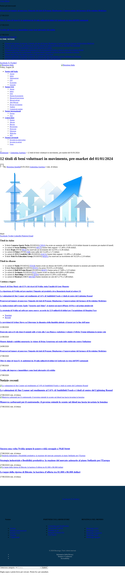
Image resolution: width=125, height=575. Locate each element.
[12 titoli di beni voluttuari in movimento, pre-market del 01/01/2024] (49, 231)
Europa (12, 113)
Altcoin (12, 122)
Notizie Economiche (16, 96)
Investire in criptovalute (18, 140)
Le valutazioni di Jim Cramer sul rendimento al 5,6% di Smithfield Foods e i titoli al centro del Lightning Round (44, 50)
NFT (11, 135)
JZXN (36, 275)
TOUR (32, 266)
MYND (32, 277)
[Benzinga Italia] (61, 65)
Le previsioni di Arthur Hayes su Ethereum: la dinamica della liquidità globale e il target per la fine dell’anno (45, 322)
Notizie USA (9, 87)
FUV (34, 272)
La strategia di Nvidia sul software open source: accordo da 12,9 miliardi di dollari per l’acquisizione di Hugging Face (48, 310)
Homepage (4, 153)
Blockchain (13, 127)
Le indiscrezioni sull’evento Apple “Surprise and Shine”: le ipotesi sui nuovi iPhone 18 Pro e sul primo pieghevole (46, 306)
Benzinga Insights (14, 167)
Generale (13, 85)
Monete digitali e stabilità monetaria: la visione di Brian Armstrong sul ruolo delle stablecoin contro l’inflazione (45, 341)
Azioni (12, 74)
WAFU (45, 256)
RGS (24, 250)
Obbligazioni (14, 78)
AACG (44, 254)
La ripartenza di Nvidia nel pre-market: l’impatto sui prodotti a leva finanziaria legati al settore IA (40, 291)
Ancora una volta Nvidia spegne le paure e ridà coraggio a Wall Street (29, 54)
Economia (13, 82)
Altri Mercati (14, 102)
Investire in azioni (16, 142)
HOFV (44, 270)
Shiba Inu (13, 133)
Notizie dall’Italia (11, 71)
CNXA (42, 245)
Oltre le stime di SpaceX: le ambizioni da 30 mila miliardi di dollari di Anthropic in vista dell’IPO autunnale (44, 20)
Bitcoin (12, 124)
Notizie (12, 120)
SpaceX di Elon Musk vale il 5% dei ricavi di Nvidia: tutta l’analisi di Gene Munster (34, 286)
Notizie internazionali (13, 111)
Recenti (8, 318)
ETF (11, 80)
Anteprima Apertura (18, 153)
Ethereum (13, 131)
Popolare (8, 315)
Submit (44, 568)
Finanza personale (11, 138)
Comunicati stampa (16, 109)
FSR (28, 252)
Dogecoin (13, 129)
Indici (12, 76)
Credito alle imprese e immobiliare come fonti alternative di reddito (27, 30)
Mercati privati (15, 100)
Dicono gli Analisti (16, 105)
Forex (12, 144)
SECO (39, 247)
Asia (11, 116)
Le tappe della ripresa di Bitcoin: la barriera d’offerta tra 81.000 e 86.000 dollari (33, 59)
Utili (11, 93)
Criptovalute (9, 118)
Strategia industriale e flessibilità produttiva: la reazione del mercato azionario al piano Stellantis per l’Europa (43, 57)
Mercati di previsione (17, 98)
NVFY (35, 268)
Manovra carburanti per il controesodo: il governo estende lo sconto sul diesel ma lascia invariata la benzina (42, 52)
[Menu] (1, 151)
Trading (12, 107)
